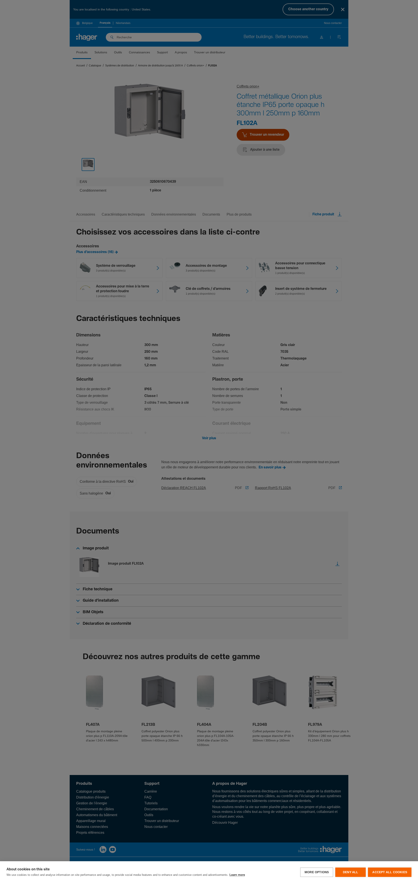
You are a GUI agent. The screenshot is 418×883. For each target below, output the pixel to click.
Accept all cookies (389, 872)
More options (317, 872)
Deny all (350, 872)
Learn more (237, 875)
